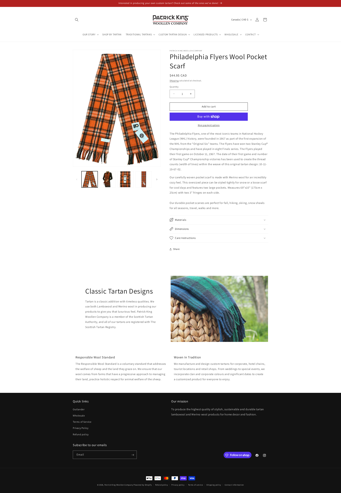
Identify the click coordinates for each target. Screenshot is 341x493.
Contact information (234, 484)
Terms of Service (82, 422)
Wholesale (79, 415)
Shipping (174, 80)
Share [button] (176, 249)
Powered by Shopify (143, 485)
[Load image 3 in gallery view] (126, 179)
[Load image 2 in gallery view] (107, 179)
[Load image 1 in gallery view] (90, 179)
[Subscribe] (133, 455)
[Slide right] (157, 179)
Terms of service (195, 484)
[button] (77, 20)
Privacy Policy (80, 428)
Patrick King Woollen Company (118, 485)
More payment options (209, 125)
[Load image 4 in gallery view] (144, 179)
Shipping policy (213, 484)
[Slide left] (77, 179)
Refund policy (81, 434)
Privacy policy (178, 484)
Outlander (79, 409)
